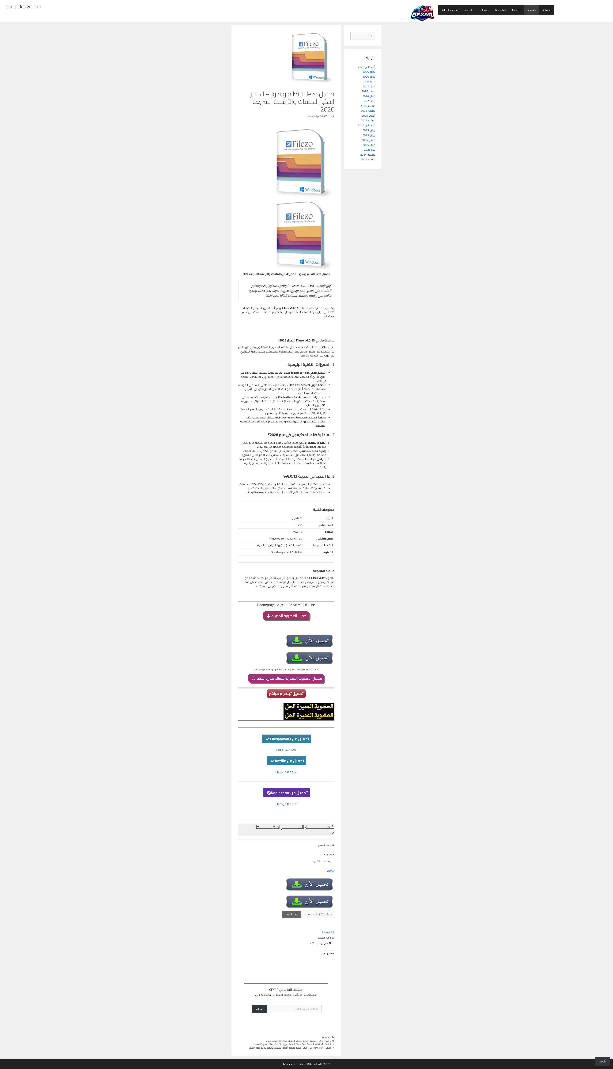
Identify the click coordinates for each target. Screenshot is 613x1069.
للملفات (291, 1041)
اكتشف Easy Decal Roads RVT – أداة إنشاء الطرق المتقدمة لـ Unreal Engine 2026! (292, 1044)
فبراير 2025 (369, 144)
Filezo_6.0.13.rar (286, 749)
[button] (286, 830)
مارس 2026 (368, 91)
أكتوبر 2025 (368, 115)
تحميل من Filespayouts (289, 739)
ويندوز (268, 1041)
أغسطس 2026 (366, 66)
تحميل (299, 1041)
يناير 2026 (369, 100)
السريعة (313, 1041)
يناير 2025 (369, 149)
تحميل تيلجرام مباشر (286, 693)
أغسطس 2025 (366, 125)
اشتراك (259, 1008)
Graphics (531, 10)
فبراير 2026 (369, 96)
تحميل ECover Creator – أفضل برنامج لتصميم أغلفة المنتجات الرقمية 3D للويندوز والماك (290, 1048)
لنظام (284, 1041)
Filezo (328, 1041)
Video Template (450, 10)
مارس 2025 (368, 139)
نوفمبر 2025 (368, 110)
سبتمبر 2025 (368, 120)
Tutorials (484, 10)
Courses (516, 10)
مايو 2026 (369, 81)
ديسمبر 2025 (367, 105)
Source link (328, 932)
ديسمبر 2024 (367, 154)
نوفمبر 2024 (368, 159)
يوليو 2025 (369, 130)
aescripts (468, 10)
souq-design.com (23, 6)
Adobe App (500, 10)
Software (546, 10)
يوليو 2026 (369, 71)
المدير (306, 1041)
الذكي (321, 1041)
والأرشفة (276, 1041)
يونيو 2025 (369, 135)
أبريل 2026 (369, 86)
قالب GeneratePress (293, 1064)
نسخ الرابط (292, 914)
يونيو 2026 (369, 76)
